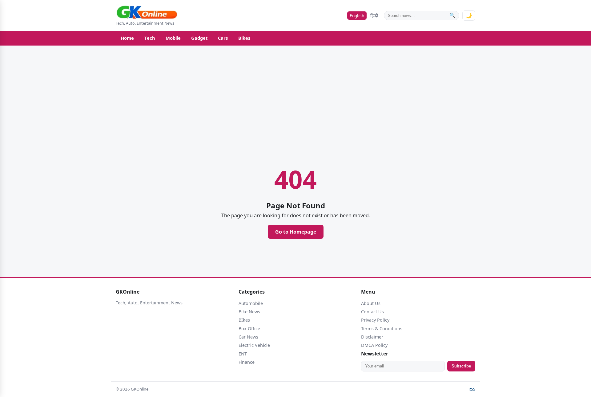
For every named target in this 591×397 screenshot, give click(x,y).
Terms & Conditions (381, 328)
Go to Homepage (295, 231)
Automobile (251, 303)
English (357, 15)
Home (127, 38)
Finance (247, 362)
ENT (243, 354)
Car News (248, 337)
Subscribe (461, 366)
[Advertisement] (86, 197)
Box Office (249, 328)
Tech (149, 38)
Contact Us (372, 312)
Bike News (249, 312)
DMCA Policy (374, 345)
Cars (223, 38)
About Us (370, 303)
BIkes (244, 320)
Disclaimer (372, 337)
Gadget (199, 38)
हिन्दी (374, 15)
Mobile (173, 38)
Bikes (244, 38)
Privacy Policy (375, 320)
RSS (471, 389)
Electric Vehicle (254, 345)
